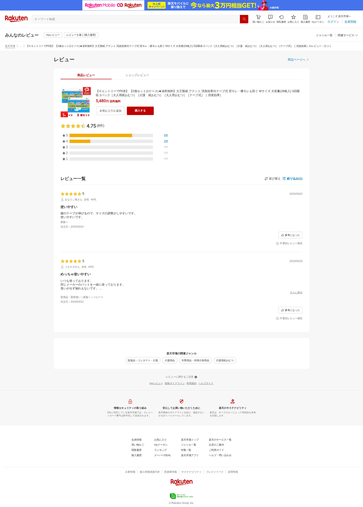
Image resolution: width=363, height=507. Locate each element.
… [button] (20, 46)
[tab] (86, 75)
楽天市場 (10, 46)
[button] (270, 19)
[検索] (244, 19)
